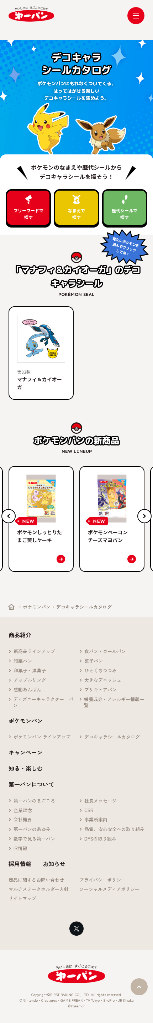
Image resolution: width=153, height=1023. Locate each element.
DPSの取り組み (100, 839)
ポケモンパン (37, 606)
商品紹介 (20, 634)
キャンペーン (26, 752)
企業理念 (23, 811)
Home (11, 607)
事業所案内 (95, 820)
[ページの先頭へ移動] (139, 986)
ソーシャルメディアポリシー (109, 889)
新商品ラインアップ (34, 652)
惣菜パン (23, 661)
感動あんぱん (27, 690)
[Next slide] (144, 516)
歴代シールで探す (124, 213)
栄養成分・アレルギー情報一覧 (114, 702)
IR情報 (20, 849)
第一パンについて (31, 784)
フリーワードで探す (28, 213)
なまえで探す (76, 213)
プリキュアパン (100, 690)
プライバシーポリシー (102, 880)
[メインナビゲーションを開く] (135, 15)
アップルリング (30, 680)
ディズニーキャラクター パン (43, 702)
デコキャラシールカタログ (112, 737)
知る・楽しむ (26, 768)
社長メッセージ (100, 801)
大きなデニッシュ (102, 680)
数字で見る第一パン (34, 839)
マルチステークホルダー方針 (39, 889)
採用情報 (20, 863)
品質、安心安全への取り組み (114, 829)
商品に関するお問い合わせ (36, 880)
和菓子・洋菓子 (30, 671)
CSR (89, 811)
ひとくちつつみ (100, 671)
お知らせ (54, 863)
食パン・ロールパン (105, 652)
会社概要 (23, 820)
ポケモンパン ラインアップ (42, 737)
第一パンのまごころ (34, 801)
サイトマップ (22, 899)
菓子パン (93, 661)
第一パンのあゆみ (32, 829)
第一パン (31, 14)
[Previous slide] (8, 516)
